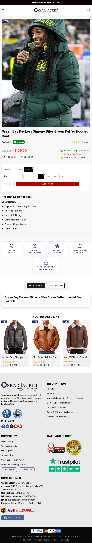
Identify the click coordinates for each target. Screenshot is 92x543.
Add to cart (47, 184)
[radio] (19, 169)
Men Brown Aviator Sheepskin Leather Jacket (45, 357)
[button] (3, 10)
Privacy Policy (18, 536)
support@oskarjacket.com (21, 499)
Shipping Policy (50, 536)
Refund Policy (63, 536)
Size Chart (28, 157)
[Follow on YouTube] (20, 426)
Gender (7, 169)
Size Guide (11, 157)
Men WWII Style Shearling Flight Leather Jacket (76, 357)
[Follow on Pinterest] (16, 426)
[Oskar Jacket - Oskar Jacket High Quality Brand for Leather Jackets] (46, 10)
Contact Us (75, 536)
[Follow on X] (12, 426)
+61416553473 (21, 493)
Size (5, 176)
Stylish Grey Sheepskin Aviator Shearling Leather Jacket (15, 357)
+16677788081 (29, 496)
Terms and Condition (33, 536)
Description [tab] (36, 285)
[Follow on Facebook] (3, 426)
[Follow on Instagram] (7, 426)
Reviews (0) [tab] (56, 285)
